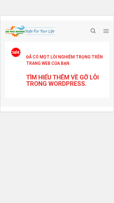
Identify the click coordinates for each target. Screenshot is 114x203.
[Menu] (106, 31)
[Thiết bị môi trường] (46, 31)
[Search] (93, 31)
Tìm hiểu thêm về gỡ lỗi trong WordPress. (62, 80)
